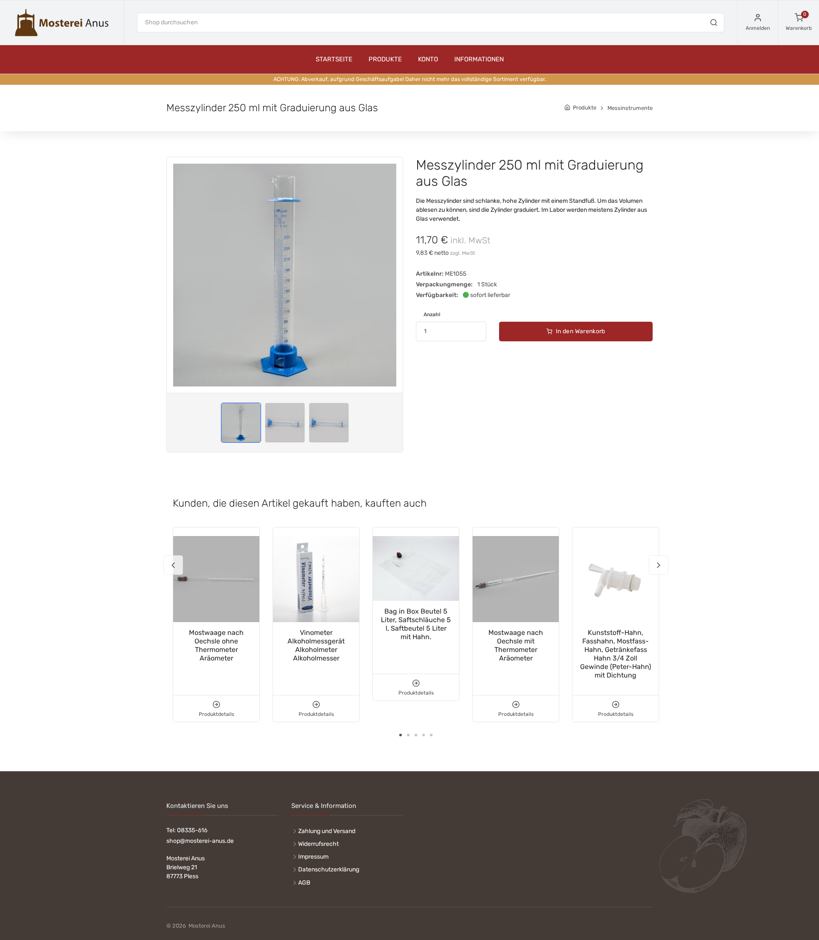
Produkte (385, 59)
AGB (304, 882)
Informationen (479, 59)
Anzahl (432, 314)
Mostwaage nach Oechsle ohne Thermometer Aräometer (216, 645)
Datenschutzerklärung (328, 869)
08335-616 (192, 830)
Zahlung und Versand (326, 831)
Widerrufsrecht (318, 844)
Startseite (334, 59)
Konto (428, 59)
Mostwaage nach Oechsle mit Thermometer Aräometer (515, 645)
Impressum (313, 856)
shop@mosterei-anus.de (200, 841)
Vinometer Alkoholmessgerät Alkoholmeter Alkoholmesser (316, 645)
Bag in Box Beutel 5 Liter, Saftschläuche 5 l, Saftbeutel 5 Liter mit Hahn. (416, 624)
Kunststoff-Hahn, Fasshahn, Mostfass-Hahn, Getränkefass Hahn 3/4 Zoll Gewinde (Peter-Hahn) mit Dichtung (615, 654)
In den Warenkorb (580, 331)
